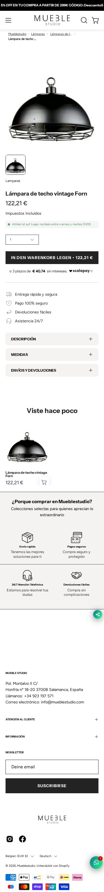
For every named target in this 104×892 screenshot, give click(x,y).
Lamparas (13, 181)
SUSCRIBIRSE (52, 785)
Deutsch (45, 856)
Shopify (64, 866)
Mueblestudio (17, 34)
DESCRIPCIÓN (23, 339)
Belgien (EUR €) (17, 856)
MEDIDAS (19, 354)
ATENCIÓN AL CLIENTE (20, 719)
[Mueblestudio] (52, 20)
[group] (52, 5)
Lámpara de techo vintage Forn (26, 474)
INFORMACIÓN (15, 736)
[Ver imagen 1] (16, 165)
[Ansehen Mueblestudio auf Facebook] (22, 839)
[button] (83, 20)
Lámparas (38, 34)
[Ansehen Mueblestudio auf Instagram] (10, 839)
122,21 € (14, 482)
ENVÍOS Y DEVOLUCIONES (33, 370)
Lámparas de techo (61, 34)
